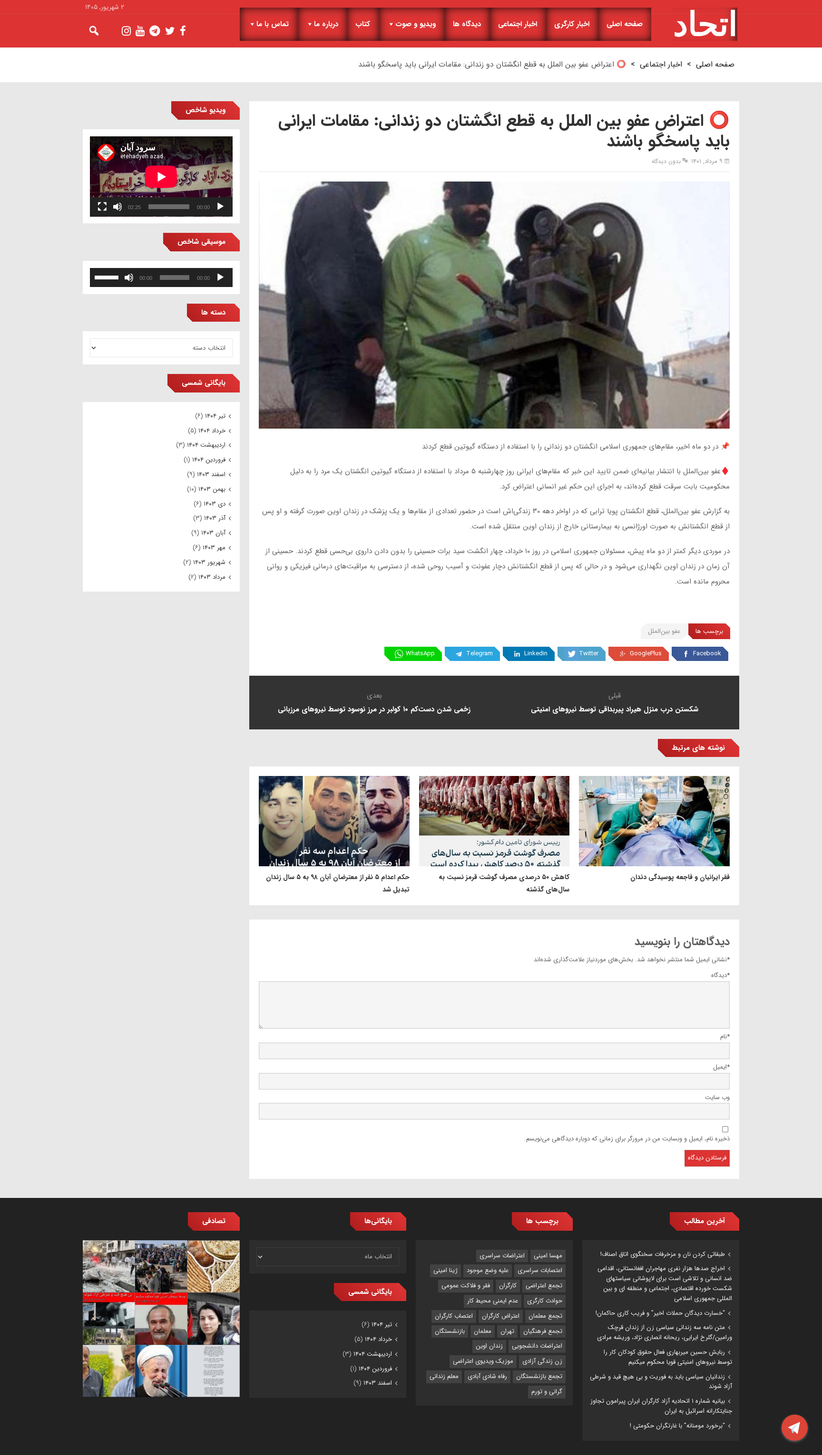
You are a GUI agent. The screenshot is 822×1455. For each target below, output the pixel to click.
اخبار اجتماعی (517, 24)
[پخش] (220, 206)
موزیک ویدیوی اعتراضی (483, 1361)
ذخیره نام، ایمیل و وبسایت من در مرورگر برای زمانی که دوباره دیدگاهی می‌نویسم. (627, 1139)
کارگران (508, 1286)
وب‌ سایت (717, 1097)
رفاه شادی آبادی (487, 1376)
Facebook (707, 654)
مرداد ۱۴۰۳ (211, 577)
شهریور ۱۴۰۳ (209, 562)
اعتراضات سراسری (502, 1256)
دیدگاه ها (467, 24)
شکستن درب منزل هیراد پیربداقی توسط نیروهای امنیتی (614, 709)
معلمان (482, 1331)
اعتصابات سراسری (540, 1270)
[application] (161, 176)
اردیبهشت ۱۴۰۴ (206, 445)
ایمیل (721, 1067)
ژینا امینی (445, 1270)
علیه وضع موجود (488, 1270)
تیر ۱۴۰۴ (215, 416)
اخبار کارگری (571, 24)
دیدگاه (720, 975)
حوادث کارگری (544, 1301)
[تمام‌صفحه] (102, 206)
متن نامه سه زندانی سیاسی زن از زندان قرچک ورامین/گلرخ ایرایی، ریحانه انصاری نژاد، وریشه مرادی (664, 1332)
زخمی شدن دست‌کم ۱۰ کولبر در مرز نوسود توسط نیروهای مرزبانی (374, 709)
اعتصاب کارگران (454, 1316)
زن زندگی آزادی (542, 1361)
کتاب (362, 24)
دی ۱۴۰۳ (214, 504)
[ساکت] (117, 206)
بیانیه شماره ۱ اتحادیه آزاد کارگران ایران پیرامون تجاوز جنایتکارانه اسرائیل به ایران (661, 1406)
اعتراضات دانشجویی (537, 1346)
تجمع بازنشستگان (539, 1376)
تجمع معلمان (545, 1316)
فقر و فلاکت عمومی (465, 1286)
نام (725, 1037)
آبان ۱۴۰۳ (213, 533)
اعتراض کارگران (500, 1316)
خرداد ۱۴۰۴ (211, 431)
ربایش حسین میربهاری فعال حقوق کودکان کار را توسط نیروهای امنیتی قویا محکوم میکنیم (668, 1357)
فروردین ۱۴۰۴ (208, 460)
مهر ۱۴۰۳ (214, 548)
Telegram (479, 654)
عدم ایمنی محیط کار (492, 1301)
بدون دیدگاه (666, 161)
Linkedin (536, 654)
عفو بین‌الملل (664, 631)
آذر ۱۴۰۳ (214, 518)
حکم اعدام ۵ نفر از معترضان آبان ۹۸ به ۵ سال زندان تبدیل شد (338, 883)
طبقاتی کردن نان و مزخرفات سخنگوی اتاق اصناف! (662, 1254)
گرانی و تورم (546, 1392)
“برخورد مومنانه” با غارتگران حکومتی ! (677, 1426)
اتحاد (705, 24)
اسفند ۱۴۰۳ (211, 474)
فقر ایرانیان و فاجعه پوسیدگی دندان (680, 877)
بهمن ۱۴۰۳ (211, 489)
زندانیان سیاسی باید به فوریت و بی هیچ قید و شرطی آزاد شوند (661, 1382)
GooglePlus (646, 654)
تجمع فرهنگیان (542, 1331)
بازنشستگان (450, 1331)
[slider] (108, 276)
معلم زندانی (444, 1376)
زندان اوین (489, 1346)
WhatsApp (420, 654)
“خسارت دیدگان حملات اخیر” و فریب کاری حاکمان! (660, 1313)
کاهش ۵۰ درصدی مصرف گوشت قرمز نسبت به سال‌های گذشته (504, 883)
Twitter (588, 654)
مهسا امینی (548, 1256)
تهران (507, 1331)
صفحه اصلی (625, 24)
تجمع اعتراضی (544, 1286)
